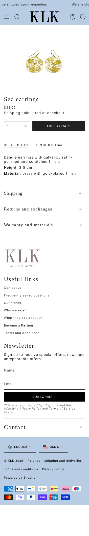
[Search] (17, 17)
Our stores (12, 303)
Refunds (33, 460)
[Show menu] (6, 17)
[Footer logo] (22, 258)
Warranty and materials (28, 224)
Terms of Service (62, 408)
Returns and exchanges (28, 208)
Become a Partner (19, 325)
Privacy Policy (30, 408)
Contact (15, 427)
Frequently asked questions (26, 295)
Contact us (13, 287)
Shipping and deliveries (63, 460)
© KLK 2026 (13, 460)
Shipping (12, 113)
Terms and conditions (22, 333)
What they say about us (23, 318)
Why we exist (15, 310)
